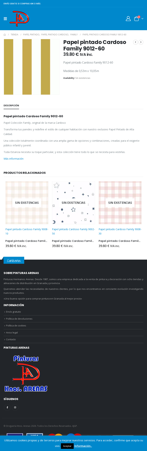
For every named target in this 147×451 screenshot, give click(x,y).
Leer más (42, 187)
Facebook (7, 407)
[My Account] (128, 18)
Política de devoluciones (19, 318)
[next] (140, 42)
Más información (13, 158)
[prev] (135, 42)
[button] (6, 19)
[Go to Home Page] (5, 34)
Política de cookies (16, 325)
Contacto (11, 339)
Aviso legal (12, 332)
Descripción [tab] (11, 105)
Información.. (83, 446)
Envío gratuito (13, 311)
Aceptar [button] (67, 446)
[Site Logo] (19, 19)
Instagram (15, 407)
